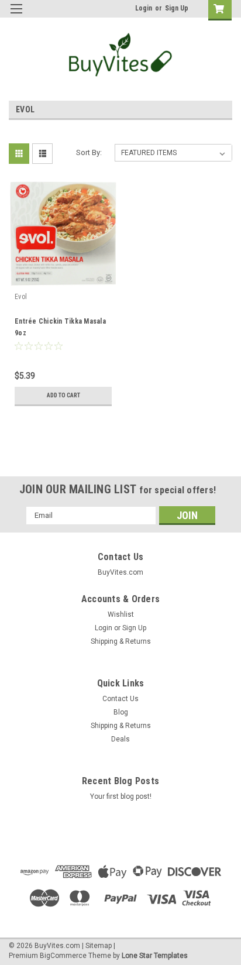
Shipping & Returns (121, 641)
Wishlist (121, 614)
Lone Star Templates (155, 956)
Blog (120, 712)
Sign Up (176, 8)
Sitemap (98, 946)
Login (143, 8)
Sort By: (89, 152)
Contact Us (120, 699)
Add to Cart (63, 395)
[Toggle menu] (16, 16)
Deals (120, 739)
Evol (21, 297)
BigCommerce (63, 956)
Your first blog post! (121, 796)
